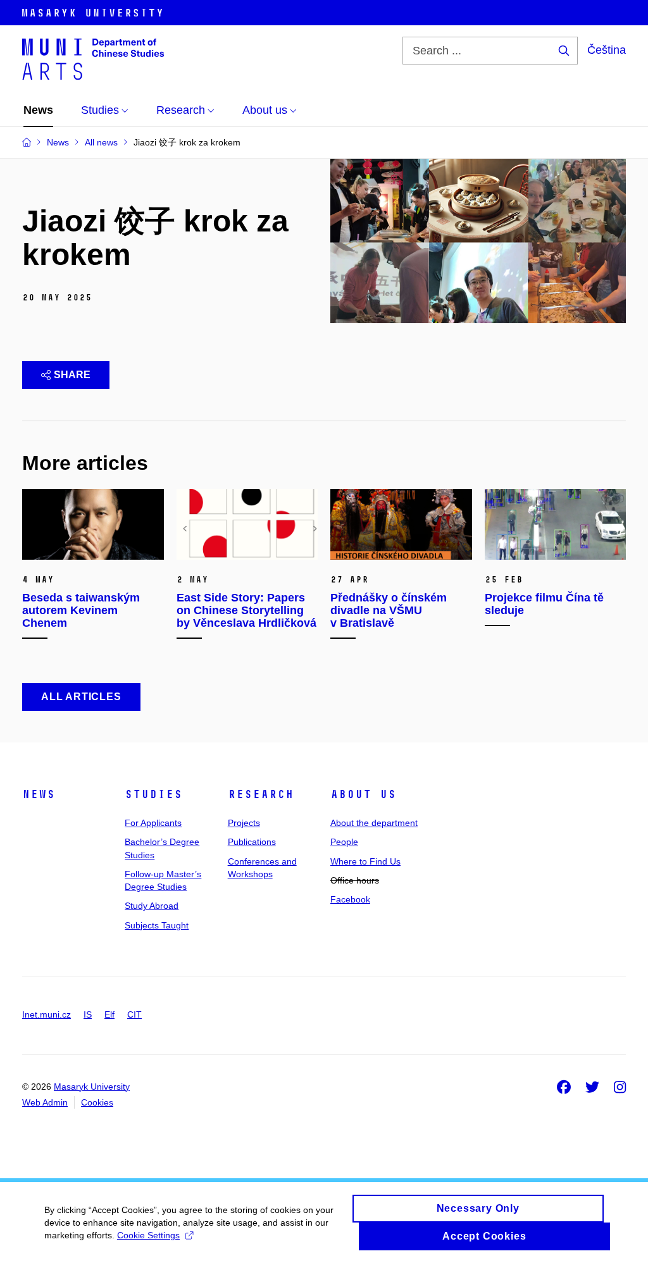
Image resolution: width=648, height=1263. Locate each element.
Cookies (97, 1102)
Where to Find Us (365, 861)
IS (88, 1014)
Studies (153, 794)
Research (261, 794)
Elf (109, 1014)
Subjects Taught (157, 925)
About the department (374, 823)
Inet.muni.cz (46, 1014)
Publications (252, 842)
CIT (134, 1014)
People (344, 842)
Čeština (606, 50)
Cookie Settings (148, 1235)
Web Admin (45, 1102)
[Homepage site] (93, 58)
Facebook (350, 899)
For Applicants (153, 823)
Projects (244, 823)
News (38, 794)
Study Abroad (151, 906)
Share (72, 374)
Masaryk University (92, 1086)
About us (363, 794)
